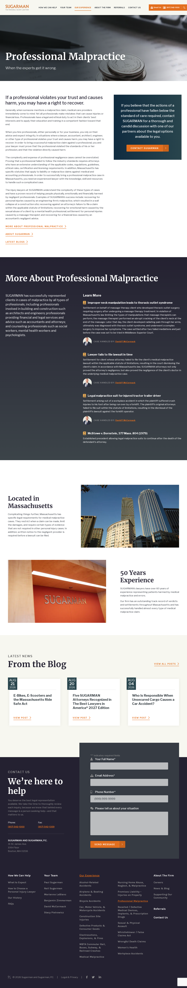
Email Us (157, 7)
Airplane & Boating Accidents (91, 893)
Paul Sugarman (53, 882)
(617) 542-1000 (172, 7)
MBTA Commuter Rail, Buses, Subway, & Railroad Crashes (92, 947)
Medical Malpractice (91, 956)
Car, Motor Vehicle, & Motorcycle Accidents (92, 909)
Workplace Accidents (130, 953)
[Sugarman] (17, 7)
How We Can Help (19, 875)
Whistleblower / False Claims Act (131, 934)
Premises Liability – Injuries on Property (130, 893)
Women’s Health (127, 947)
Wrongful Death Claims (132, 941)
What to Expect (17, 882)
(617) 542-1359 (46, 826)
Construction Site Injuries (89, 918)
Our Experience (89, 875)
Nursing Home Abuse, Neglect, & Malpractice (132, 884)
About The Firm (164, 875)
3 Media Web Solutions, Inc (9, 977)
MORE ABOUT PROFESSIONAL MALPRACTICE (34, 226)
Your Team (51, 875)
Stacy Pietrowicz (54, 912)
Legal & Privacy (69, 977)
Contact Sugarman (145, 148)
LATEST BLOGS (15, 241)
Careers (158, 882)
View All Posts (165, 663)
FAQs (11, 903)
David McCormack (55, 906)
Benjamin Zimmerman (57, 900)
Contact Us (134, 7)
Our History (15, 897)
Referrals (119, 7)
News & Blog (161, 888)
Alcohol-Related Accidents (88, 884)
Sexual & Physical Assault (129, 924)
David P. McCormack (125, 341)
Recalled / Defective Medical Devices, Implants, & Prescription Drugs (133, 912)
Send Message (104, 844)
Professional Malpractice (133, 901)
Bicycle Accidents (90, 901)
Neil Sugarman (53, 888)
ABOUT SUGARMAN (17, 234)
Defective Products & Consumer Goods (92, 927)
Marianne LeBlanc (55, 894)
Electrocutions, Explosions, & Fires (91, 936)
